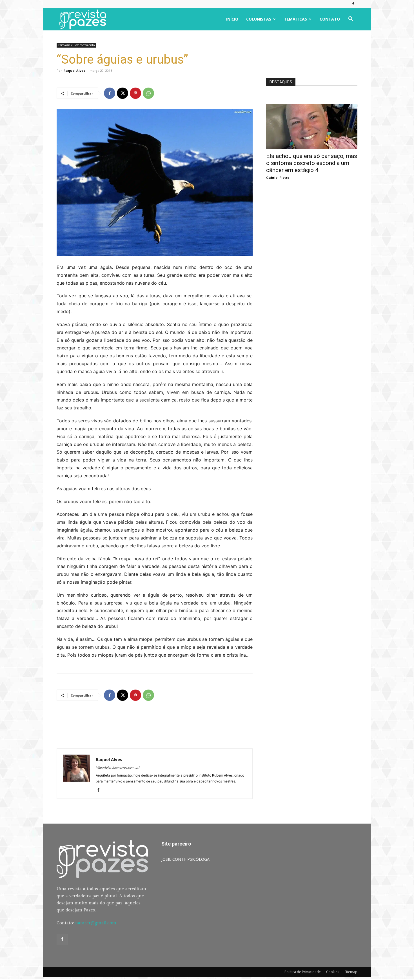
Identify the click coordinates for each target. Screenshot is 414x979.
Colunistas (258, 19)
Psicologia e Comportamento (76, 45)
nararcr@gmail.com (95, 923)
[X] (122, 93)
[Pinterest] (135, 93)
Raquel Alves (74, 70)
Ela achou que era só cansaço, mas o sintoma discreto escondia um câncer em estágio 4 (311, 163)
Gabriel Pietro (277, 177)
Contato (330, 19)
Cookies (332, 971)
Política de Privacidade (302, 971)
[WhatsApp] (148, 93)
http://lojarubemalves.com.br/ (118, 768)
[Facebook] (353, 4)
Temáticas (295, 19)
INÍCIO (232, 19)
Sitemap (350, 971)
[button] (350, 19)
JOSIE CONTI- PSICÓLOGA (185, 859)
